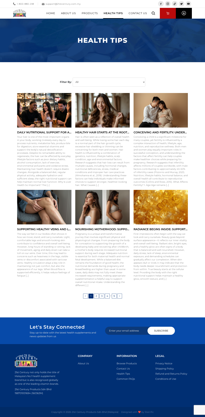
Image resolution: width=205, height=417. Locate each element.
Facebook (161, 4)
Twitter (181, 4)
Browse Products (127, 363)
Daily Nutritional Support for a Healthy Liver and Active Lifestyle (71, 132)
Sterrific (149, 412)
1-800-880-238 (25, 4)
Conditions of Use (165, 378)
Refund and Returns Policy (171, 373)
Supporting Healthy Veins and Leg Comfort (52, 229)
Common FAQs (126, 378)
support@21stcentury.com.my (63, 4)
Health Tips (113, 13)
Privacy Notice (163, 363)
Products (90, 13)
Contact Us (138, 13)
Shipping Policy (164, 368)
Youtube (188, 4)
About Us (68, 13)
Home (50, 13)
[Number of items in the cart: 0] (168, 13)
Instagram (168, 4)
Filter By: (66, 82)
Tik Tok (174, 4)
